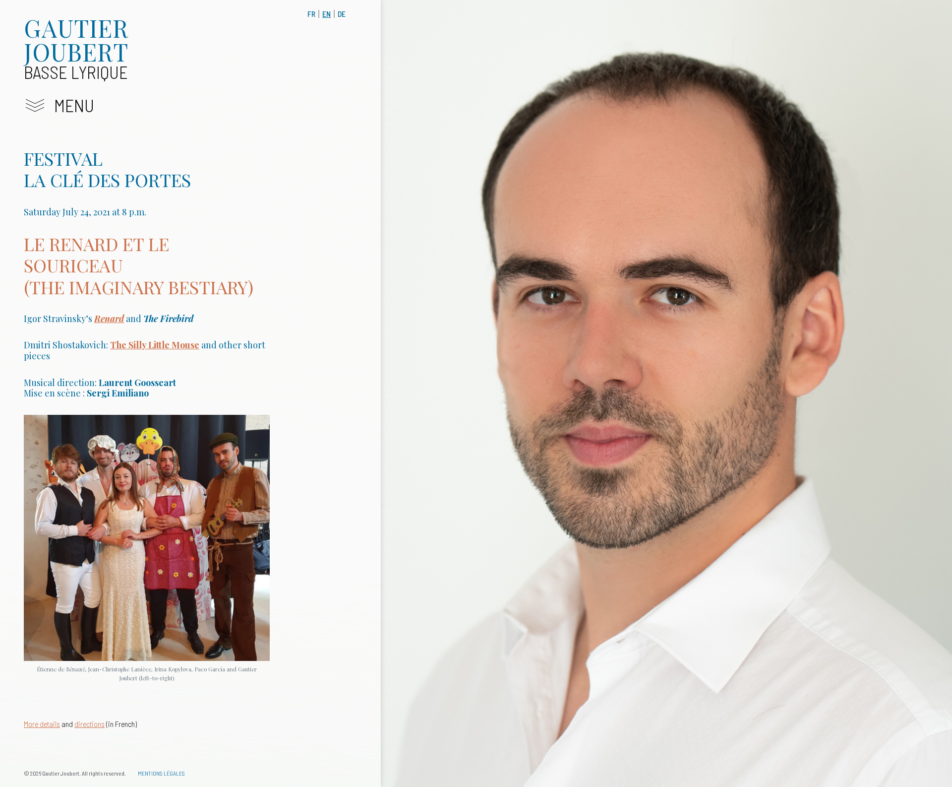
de (342, 13)
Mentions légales (161, 773)
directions (89, 723)
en (326, 13)
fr (311, 13)
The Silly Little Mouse (154, 345)
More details (42, 723)
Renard (109, 319)
